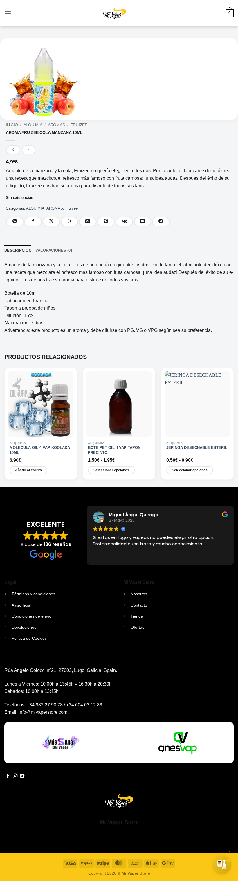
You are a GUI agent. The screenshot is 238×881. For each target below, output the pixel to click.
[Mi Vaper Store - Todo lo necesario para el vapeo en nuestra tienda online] (114, 16)
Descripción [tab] (17, 250)
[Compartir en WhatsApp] (15, 221)
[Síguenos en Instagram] (15, 776)
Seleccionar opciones (111, 470)
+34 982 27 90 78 (45, 704)
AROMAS (56, 125)
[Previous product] (28, 149)
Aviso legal (21, 605)
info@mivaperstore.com (43, 712)
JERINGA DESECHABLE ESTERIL (196, 447)
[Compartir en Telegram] (161, 221)
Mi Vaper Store (119, 822)
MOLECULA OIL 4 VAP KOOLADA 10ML (40, 450)
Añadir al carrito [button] (28, 470)
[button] (7, 13)
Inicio (12, 125)
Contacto (139, 605)
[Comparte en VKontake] (124, 221)
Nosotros (139, 593)
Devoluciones (24, 627)
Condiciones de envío (31, 616)
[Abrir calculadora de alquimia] (222, 865)
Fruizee (79, 125)
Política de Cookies (29, 638)
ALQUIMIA (33, 125)
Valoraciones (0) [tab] (53, 250)
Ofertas (137, 627)
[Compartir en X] (51, 221)
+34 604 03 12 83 (84, 704)
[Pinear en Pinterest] (106, 221)
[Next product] (13, 149)
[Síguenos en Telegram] (22, 776)
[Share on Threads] (69, 221)
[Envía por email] (87, 221)
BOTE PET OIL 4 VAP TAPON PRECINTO (114, 450)
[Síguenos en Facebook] (8, 776)
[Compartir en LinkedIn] (143, 221)
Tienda (137, 616)
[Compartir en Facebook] (33, 221)
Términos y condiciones (33, 593)
